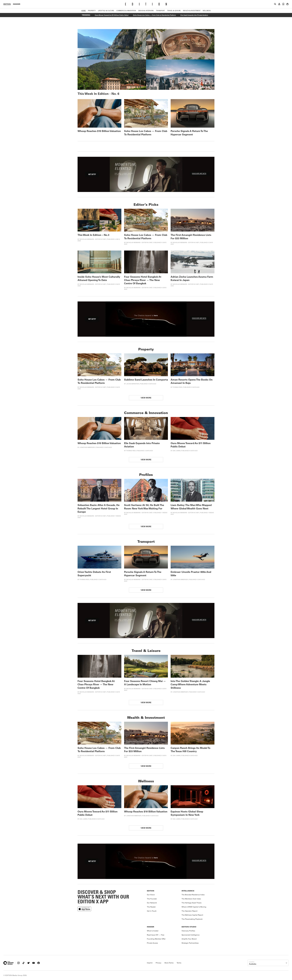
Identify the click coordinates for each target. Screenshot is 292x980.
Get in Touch (151, 911)
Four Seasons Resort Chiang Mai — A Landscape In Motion (145, 682)
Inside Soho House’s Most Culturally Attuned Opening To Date (99, 278)
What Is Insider (152, 931)
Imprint (150, 963)
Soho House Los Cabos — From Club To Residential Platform (145, 132)
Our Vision (151, 895)
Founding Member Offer (156, 939)
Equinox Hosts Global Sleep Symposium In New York (187, 813)
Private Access (152, 943)
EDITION (7, 4)
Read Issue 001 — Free (155, 935)
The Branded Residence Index (193, 895)
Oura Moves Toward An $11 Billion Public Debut (111, 15)
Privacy (158, 963)
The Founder (152, 899)
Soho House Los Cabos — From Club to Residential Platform (154, 15)
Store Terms (168, 963)
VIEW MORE (146, 397)
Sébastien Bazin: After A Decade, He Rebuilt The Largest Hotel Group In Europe (99, 508)
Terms (179, 963)
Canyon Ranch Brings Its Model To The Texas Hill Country (190, 749)
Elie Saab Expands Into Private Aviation (194, 15)
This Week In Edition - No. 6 (98, 93)
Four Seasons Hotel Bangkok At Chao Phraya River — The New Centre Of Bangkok (142, 280)
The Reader (151, 907)
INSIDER (16, 4)
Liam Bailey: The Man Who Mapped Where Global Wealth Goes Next (191, 506)
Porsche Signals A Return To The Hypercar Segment (189, 132)
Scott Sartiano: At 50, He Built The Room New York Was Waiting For (144, 506)
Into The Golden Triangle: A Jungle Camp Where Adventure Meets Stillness (190, 684)
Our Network (152, 903)
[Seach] (275, 4)
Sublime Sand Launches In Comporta (146, 379)
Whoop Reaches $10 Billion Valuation (99, 131)
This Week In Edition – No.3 (93, 235)
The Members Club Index (191, 899)
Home (83, 11)
